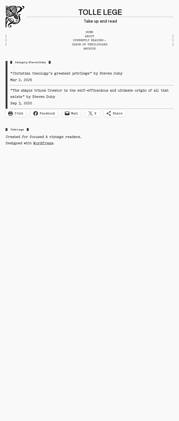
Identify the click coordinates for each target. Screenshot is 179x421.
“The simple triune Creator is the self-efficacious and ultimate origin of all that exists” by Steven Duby (89, 93)
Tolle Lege (100, 12)
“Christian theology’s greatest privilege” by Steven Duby (66, 73)
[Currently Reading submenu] (105, 40)
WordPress (43, 143)
